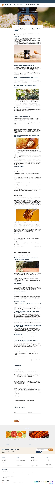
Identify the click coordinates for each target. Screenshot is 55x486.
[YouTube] (41, 452)
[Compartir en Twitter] (33, 360)
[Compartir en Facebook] (29, 360)
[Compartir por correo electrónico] (39, 360)
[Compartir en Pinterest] (36, 360)
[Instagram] (39, 452)
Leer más (7, 444)
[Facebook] (37, 452)
